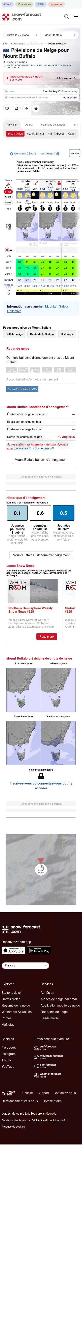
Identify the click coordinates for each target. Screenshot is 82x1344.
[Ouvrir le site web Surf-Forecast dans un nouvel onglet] (8, 4)
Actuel (29, 124)
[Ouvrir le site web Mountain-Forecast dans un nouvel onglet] (24, 4)
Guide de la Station (42, 334)
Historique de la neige (53, 124)
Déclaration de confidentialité (48, 1120)
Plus (9, 228)
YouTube (8, 1066)
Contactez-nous (65, 1092)
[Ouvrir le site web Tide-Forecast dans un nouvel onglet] (41, 4)
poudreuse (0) (23, 448)
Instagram (9, 1053)
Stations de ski (12, 992)
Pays (6, 43)
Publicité (26, 1092)
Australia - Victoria (28, 43)
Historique (67, 334)
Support (43, 1092)
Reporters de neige (54, 1011)
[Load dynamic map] (41, 870)
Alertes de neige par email (59, 999)
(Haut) (15, 133)
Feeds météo (50, 1018)
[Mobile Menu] (76, 16)
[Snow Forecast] (20, 17)
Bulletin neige (14, 334)
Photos (7, 1018)
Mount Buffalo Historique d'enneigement (41, 555)
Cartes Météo (11, 999)
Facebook (9, 1047)
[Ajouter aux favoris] (7, 108)
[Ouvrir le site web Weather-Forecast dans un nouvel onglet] (56, 4)
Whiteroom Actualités (17, 1011)
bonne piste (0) (44, 448)
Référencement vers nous (20, 1101)
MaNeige (8, 1024)
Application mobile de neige (60, 1005)
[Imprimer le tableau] (36, 108)
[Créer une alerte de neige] (17, 108)
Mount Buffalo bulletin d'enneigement (41, 459)
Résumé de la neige (16, 1005)
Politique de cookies (13, 1126)
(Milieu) (35, 133)
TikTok (6, 1060)
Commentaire (52, 1101)
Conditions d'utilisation (14, 1120)
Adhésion (47, 992)
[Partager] (26, 108)
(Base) (56, 133)
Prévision (12, 124)
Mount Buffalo (57, 43)
